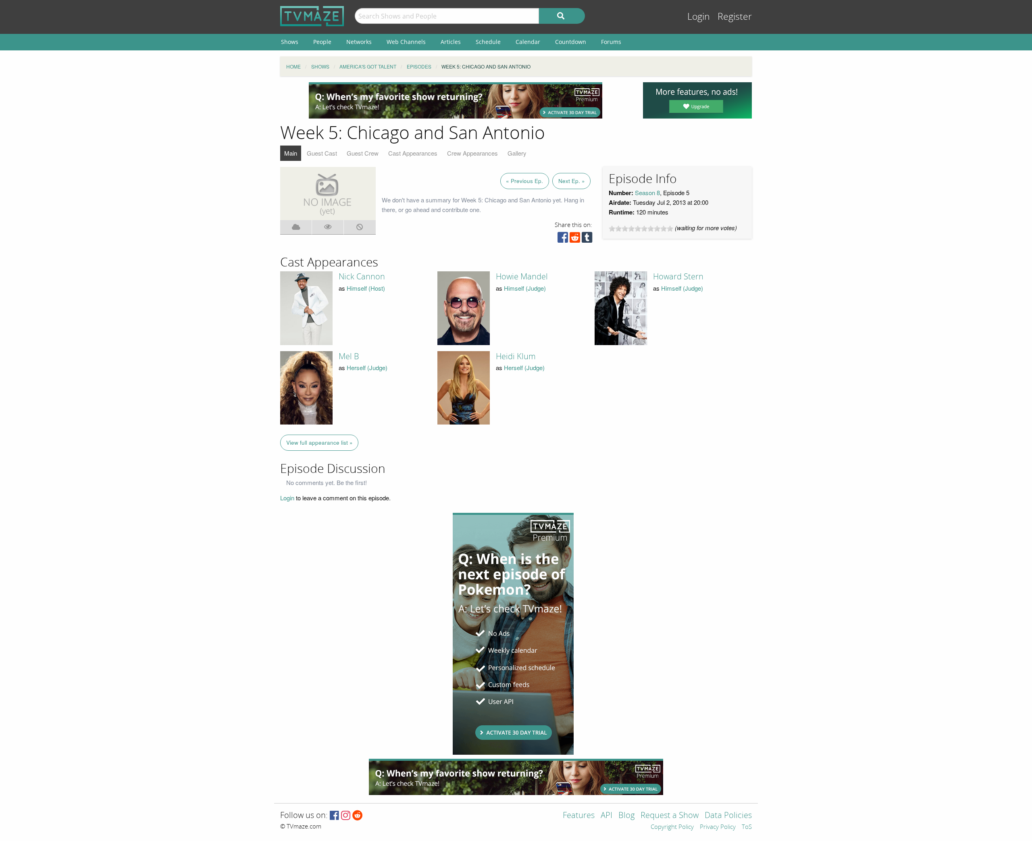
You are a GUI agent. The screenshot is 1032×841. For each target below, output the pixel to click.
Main (290, 153)
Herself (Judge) (367, 367)
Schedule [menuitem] (488, 42)
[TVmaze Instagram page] (345, 816)
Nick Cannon (362, 276)
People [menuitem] (322, 42)
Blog (626, 816)
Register (735, 16)
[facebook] (563, 239)
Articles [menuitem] (451, 42)
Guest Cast (322, 153)
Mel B (349, 356)
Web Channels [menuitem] (406, 42)
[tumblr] (587, 239)
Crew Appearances (472, 153)
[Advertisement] (455, 100)
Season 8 (647, 192)
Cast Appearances (412, 153)
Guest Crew (363, 153)
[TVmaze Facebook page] (334, 816)
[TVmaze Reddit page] (357, 816)
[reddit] (575, 239)
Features (579, 816)
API (606, 816)
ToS (747, 827)
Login (698, 16)
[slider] (641, 228)
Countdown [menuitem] (570, 42)
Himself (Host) (366, 288)
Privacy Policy (718, 827)
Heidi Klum (516, 356)
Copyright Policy (672, 827)
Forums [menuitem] (611, 42)
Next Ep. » (571, 181)
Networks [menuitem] (359, 42)
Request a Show (670, 816)
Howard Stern (678, 276)
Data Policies (728, 816)
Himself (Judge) (525, 288)
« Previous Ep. (524, 181)
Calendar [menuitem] (528, 42)
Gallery (517, 153)
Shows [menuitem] (289, 42)
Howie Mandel (522, 276)
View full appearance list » (319, 442)
